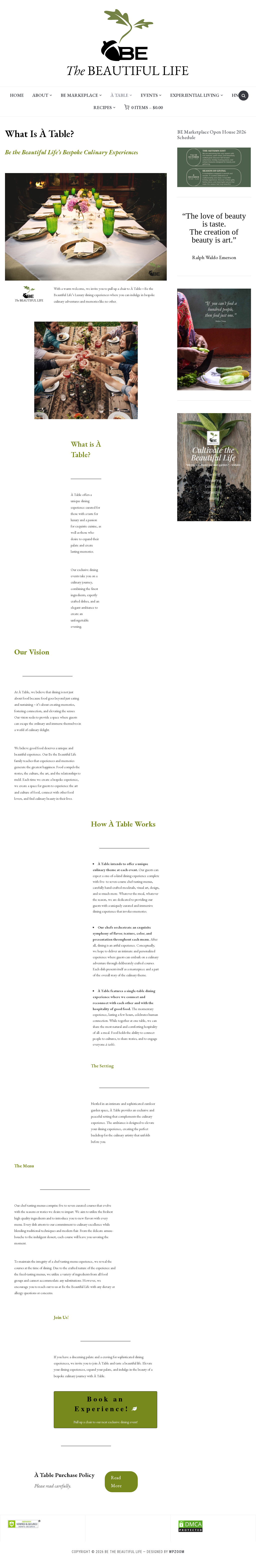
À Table (119, 95)
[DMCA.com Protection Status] (190, 1523)
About (40, 95)
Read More (116, 1481)
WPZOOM (176, 1552)
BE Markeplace (79, 95)
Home (17, 95)
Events (149, 95)
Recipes (103, 107)
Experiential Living (194, 95)
